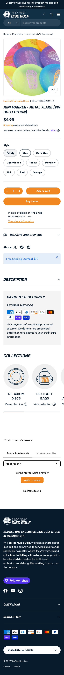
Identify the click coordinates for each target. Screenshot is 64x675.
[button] (51, 14)
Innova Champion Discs (16, 101)
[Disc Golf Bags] (44, 376)
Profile (17, 666)
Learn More (38, 6)
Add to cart (43, 190)
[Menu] (58, 14)
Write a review (32, 480)
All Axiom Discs (16, 396)
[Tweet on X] (15, 247)
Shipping (8, 125)
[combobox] (32, 22)
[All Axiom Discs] (16, 376)
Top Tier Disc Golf (19, 661)
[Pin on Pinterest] (28, 247)
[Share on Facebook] (21, 247)
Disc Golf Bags (44, 396)
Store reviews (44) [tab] (46, 453)
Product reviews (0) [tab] (18, 453)
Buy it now (32, 201)
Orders (6, 666)
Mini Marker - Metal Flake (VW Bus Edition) (32, 34)
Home (6, 34)
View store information (21, 221)
